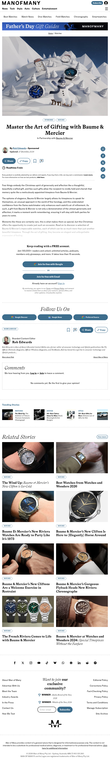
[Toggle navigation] (106, 8)
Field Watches (63, 16)
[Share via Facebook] (104, 95)
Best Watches (10, 16)
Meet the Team (9, 691)
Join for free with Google (50, 264)
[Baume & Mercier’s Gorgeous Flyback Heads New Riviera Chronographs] (82, 559)
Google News (57, 317)
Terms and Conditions (97, 702)
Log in (33, 373)
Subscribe (97, 3)
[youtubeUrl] (39, 663)
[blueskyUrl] (55, 663)
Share (10, 161)
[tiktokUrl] (47, 663)
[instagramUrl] (31, 663)
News (5, 8)
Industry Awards (10, 697)
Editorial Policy (100, 680)
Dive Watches (45, 16)
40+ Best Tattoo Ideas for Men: (55, 417)
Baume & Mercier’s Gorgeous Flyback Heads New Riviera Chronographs (77, 587)
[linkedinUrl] (79, 663)
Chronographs (81, 16)
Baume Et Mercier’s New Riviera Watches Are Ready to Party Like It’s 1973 (26, 535)
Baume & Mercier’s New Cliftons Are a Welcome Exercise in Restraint (26, 587)
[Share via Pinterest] (104, 106)
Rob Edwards (19, 148)
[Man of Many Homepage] (28, 3)
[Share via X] (104, 100)
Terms (48, 288)
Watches (58, 33)
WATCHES (61, 120)
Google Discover (21, 317)
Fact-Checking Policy (97, 691)
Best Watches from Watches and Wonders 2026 (79, 484)
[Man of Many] (55, 723)
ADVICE (50, 411)
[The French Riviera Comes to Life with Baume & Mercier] (28, 611)
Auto (27, 8)
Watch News (27, 16)
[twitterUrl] (22, 663)
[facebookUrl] (14, 663)
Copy (25, 161)
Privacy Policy (59, 288)
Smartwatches (99, 16)
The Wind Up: (22, 417)
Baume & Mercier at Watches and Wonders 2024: (80, 640)
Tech (12, 8)
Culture (36, 8)
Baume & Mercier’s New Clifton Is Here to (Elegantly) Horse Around (81, 533)
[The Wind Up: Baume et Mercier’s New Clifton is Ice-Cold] (28, 457)
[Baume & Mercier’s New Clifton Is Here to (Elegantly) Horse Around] (82, 506)
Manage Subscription (97, 708)
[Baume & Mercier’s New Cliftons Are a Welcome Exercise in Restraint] (28, 559)
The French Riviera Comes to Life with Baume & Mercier (27, 638)
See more (102, 437)
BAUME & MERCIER (10, 329)
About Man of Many (100, 357)
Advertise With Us (11, 685)
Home (50, 33)
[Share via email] (103, 176)
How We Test (8, 713)
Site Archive (102, 713)
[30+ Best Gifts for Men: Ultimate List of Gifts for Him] (70, 414)
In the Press (8, 702)
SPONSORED (49, 120)
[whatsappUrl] (63, 663)
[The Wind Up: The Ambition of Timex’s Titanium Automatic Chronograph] (7, 414)
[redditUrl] (87, 663)
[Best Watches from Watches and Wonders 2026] (82, 457)
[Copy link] (104, 112)
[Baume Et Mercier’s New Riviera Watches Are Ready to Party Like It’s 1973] (28, 506)
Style (19, 8)
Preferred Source (92, 317)
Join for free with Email (48, 276)
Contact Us (7, 708)
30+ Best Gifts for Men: (86, 416)
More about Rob (8, 357)
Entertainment (49, 8)
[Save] (35, 161)
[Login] (106, 3)
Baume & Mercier (64, 138)
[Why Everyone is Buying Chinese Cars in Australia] (102, 414)
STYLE (80, 411)
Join (42, 373)
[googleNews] (71, 663)
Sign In (61, 283)
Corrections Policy (99, 685)
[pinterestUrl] (95, 663)
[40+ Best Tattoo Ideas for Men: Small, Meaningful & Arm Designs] (39, 414)
